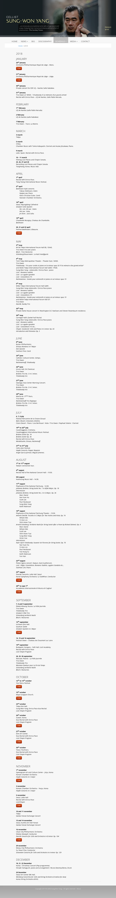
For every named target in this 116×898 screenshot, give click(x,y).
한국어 (107, 29)
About (79, 889)
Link (19, 68)
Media (73, 41)
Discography (45, 41)
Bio (33, 41)
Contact (85, 41)
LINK (19, 840)
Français (108, 27)
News (24, 41)
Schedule (60, 41)
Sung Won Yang (27, 19)
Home (14, 41)
